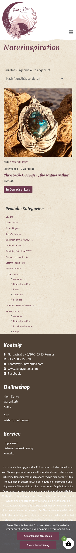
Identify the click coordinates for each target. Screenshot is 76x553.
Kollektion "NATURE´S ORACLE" (20, 305)
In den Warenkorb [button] (18, 189)
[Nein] (71, 537)
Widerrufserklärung (16, 420)
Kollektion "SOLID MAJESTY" (19, 251)
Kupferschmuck (13, 274)
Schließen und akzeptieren (38, 536)
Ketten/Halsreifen (21, 284)
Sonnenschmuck (13, 268)
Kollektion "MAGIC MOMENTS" (19, 239)
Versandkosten (19, 161)
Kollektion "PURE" (14, 245)
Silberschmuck (12, 311)
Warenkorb (11, 401)
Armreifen (18, 294)
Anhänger (18, 279)
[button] (71, 31)
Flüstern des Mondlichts (17, 257)
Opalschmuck (12, 222)
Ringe (16, 289)
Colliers (9, 216)
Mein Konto (11, 396)
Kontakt (9, 453)
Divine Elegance (13, 228)
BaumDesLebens (13, 234)
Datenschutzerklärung (18, 448)
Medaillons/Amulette (23, 326)
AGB (6, 415)
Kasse (7, 406)
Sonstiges (17, 299)
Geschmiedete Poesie (15, 262)
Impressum (11, 443)
